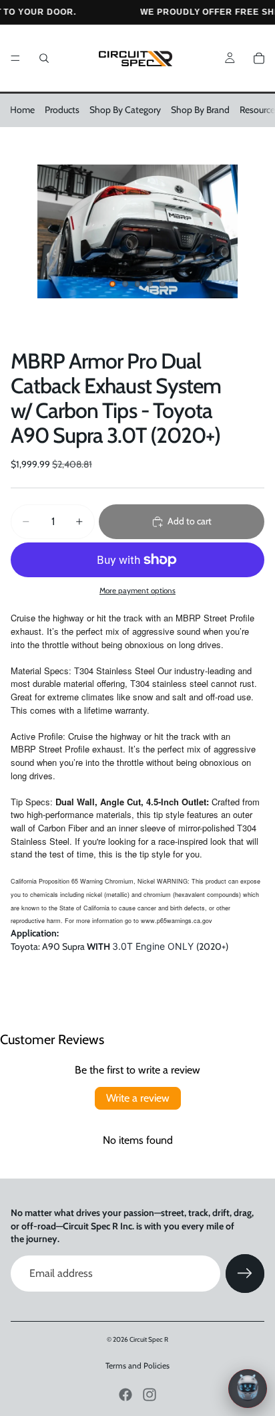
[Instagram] (150, 1395)
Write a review (138, 1098)
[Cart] (259, 58)
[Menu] (15, 58)
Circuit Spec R (148, 1339)
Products (62, 110)
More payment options (137, 590)
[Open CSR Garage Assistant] (247, 1388)
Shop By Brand (200, 110)
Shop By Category (125, 110)
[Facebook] (125, 1395)
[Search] (44, 58)
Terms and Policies (137, 1365)
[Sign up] (245, 1273)
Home (22, 110)
